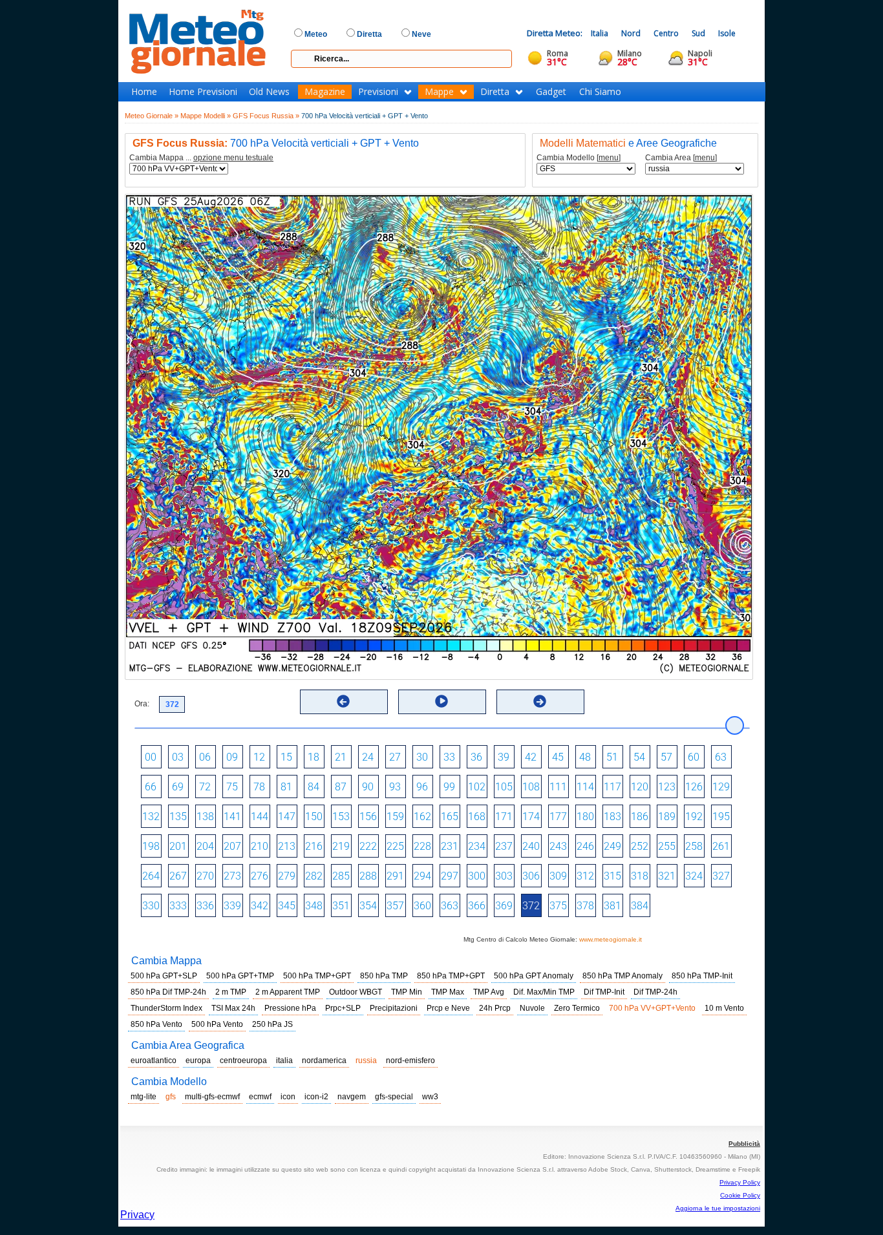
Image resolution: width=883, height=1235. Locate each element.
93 (395, 787)
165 (449, 816)
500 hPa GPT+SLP (164, 975)
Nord (631, 33)
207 (232, 846)
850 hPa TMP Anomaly (622, 975)
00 (150, 757)
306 (531, 876)
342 (259, 906)
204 (205, 846)
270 (205, 876)
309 (558, 876)
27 (395, 757)
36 (476, 757)
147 (286, 816)
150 (314, 816)
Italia (599, 33)
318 (639, 876)
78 (259, 787)
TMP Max (447, 992)
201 (178, 846)
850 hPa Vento (156, 1024)
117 (612, 787)
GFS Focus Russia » (266, 116)
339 (232, 906)
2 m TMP (230, 992)
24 (368, 757)
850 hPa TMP (384, 975)
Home (144, 91)
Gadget (551, 91)
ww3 (430, 1096)
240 (531, 846)
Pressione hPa (290, 1008)
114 (585, 787)
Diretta (494, 91)
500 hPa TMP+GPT (317, 975)
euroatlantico (153, 1060)
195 (721, 816)
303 (504, 876)
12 (259, 757)
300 (476, 876)
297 (449, 876)
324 (694, 876)
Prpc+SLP (343, 1008)
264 (151, 876)
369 (504, 906)
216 (314, 846)
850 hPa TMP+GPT (451, 975)
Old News (269, 91)
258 (694, 846)
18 (313, 757)
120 (639, 787)
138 (205, 816)
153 (341, 816)
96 (422, 787)
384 (639, 906)
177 (558, 816)
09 (232, 757)
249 (612, 846)
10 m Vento (724, 1008)
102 (476, 787)
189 (667, 816)
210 (259, 846)
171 (504, 816)
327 (721, 876)
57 (666, 757)
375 (558, 906)
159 (395, 816)
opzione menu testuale (233, 157)
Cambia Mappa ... (201, 158)
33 (449, 757)
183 (612, 816)
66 (150, 787)
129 (721, 787)
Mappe (439, 91)
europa (198, 1060)
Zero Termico (577, 1008)
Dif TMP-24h (655, 992)
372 (531, 906)
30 (422, 757)
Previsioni (378, 91)
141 (232, 816)
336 (205, 906)
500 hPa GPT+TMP (240, 975)
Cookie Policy (740, 1195)
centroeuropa (243, 1060)
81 (286, 787)
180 (585, 816)
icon (288, 1096)
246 (585, 846)
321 (667, 876)
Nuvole (532, 1008)
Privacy (137, 1214)
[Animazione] (441, 701)
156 (368, 816)
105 (504, 787)
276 (259, 876)
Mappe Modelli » (205, 116)
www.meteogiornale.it (610, 939)
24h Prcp (495, 1008)
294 (422, 876)
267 (178, 876)
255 (667, 846)
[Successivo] (539, 701)
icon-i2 (316, 1096)
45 (558, 757)
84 (313, 787)
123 (667, 787)
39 (503, 757)
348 (314, 906)
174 (531, 816)
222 (368, 846)
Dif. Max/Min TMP (544, 992)
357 (395, 906)
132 (151, 816)
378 (585, 906)
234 (476, 846)
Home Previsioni (203, 91)
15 (286, 757)
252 (639, 846)
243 (558, 846)
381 (612, 906)
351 (341, 906)
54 (639, 757)
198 (151, 846)
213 (286, 846)
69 (178, 787)
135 (178, 816)
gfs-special (394, 1096)
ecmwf (260, 1096)
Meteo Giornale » (151, 116)
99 (449, 787)
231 (449, 846)
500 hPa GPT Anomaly (533, 975)
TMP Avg (488, 992)
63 (721, 757)
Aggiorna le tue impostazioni (718, 1208)
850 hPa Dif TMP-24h (168, 992)
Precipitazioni (394, 1008)
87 (340, 787)
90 (368, 787)
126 (694, 787)
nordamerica (324, 1060)
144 (259, 816)
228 (422, 846)
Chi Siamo (600, 91)
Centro (666, 33)
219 (341, 846)
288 (368, 876)
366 (476, 906)
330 (151, 906)
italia (284, 1060)
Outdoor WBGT (355, 992)
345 (286, 906)
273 (232, 876)
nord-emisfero (410, 1060)
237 (504, 846)
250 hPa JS (272, 1024)
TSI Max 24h (233, 1008)
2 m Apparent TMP (287, 992)
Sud (698, 33)
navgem (351, 1096)
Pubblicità (744, 1143)
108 (531, 787)
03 (178, 757)
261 (721, 846)
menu (609, 157)
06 (205, 757)
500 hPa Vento (217, 1024)
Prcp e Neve (448, 1008)
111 (558, 787)
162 (422, 816)
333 (178, 906)
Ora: (141, 703)
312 (585, 876)
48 (585, 757)
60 (693, 757)
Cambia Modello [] (579, 158)
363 (449, 906)
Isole (727, 33)
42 (531, 757)
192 (694, 816)
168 (476, 816)
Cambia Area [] (681, 158)
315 (612, 876)
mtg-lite (143, 1096)
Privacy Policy (739, 1182)
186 (639, 816)
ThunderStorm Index (166, 1008)
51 (612, 757)
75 (232, 787)
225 (395, 846)
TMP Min (406, 992)
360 (422, 906)
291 (395, 876)
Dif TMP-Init (604, 992)
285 (341, 876)
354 (368, 906)
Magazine (324, 91)
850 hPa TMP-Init (702, 975)
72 (205, 787)
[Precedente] (343, 701)
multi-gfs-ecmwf (212, 1096)
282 (314, 876)
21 (340, 757)
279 (286, 876)
